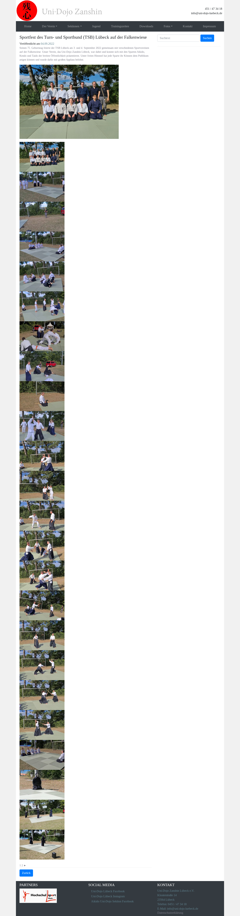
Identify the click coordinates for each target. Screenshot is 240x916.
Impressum (209, 26)
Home (28, 26)
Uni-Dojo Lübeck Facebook (108, 891)
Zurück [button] (26, 873)
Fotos (167, 26)
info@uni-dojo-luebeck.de (206, 13)
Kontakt (187, 26)
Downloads (146, 26)
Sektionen (73, 26)
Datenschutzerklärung (170, 912)
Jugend (96, 26)
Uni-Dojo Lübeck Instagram (108, 896)
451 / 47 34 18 (213, 8)
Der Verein (48, 26)
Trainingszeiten (120, 26)
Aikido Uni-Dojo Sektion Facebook (112, 901)
